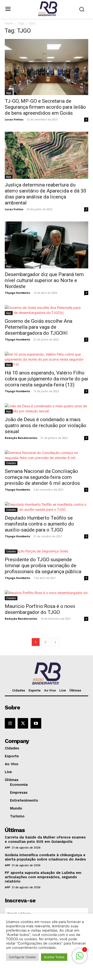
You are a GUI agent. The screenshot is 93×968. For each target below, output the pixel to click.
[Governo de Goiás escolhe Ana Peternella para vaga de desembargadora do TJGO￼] (46, 310)
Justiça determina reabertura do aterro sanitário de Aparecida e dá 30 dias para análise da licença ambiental (45, 194)
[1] (79, 958)
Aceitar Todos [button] (54, 957)
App (8, 93)
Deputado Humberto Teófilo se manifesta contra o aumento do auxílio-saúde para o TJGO (39, 524)
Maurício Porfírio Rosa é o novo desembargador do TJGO (40, 609)
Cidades (11, 463)
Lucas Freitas (14, 119)
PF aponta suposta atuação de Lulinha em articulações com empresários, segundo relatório (43, 877)
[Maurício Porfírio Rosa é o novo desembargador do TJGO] (46, 595)
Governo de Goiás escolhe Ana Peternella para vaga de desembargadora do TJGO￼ (38, 327)
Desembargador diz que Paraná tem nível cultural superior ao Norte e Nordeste (44, 280)
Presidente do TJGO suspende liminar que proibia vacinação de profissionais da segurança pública (43, 565)
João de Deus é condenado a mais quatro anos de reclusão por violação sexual (45, 425)
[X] (23, 723)
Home (9, 23)
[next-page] (55, 642)
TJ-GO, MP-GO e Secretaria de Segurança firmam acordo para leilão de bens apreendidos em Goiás (45, 107)
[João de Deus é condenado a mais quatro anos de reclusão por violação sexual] (46, 408)
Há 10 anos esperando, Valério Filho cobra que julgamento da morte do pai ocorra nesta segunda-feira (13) (46, 379)
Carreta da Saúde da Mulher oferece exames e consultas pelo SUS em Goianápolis (45, 839)
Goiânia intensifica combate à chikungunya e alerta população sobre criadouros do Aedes (45, 857)
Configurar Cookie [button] (22, 957)
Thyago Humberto (17, 292)
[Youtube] (36, 723)
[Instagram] (10, 723)
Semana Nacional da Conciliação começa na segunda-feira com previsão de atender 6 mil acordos (42, 477)
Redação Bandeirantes (21, 438)
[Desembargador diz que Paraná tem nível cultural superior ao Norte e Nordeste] (46, 245)
